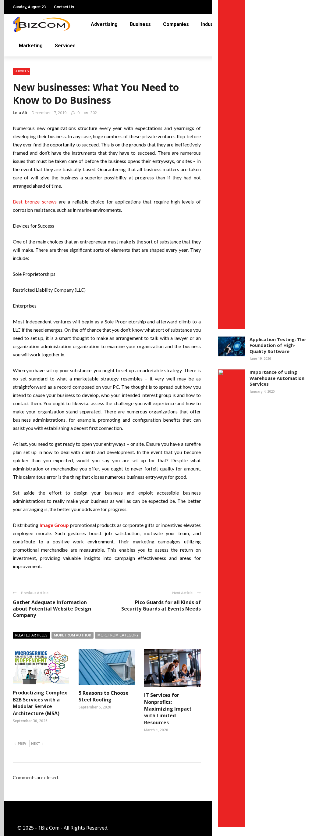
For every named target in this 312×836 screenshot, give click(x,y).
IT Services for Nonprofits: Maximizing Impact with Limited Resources (168, 709)
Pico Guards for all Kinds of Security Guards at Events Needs (161, 605)
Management (31, 83)
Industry (25, 71)
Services (23, 107)
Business (140, 24)
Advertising (104, 24)
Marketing (28, 95)
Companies (27, 58)
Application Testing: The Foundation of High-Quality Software (278, 345)
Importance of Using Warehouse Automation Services (277, 378)
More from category (118, 635)
